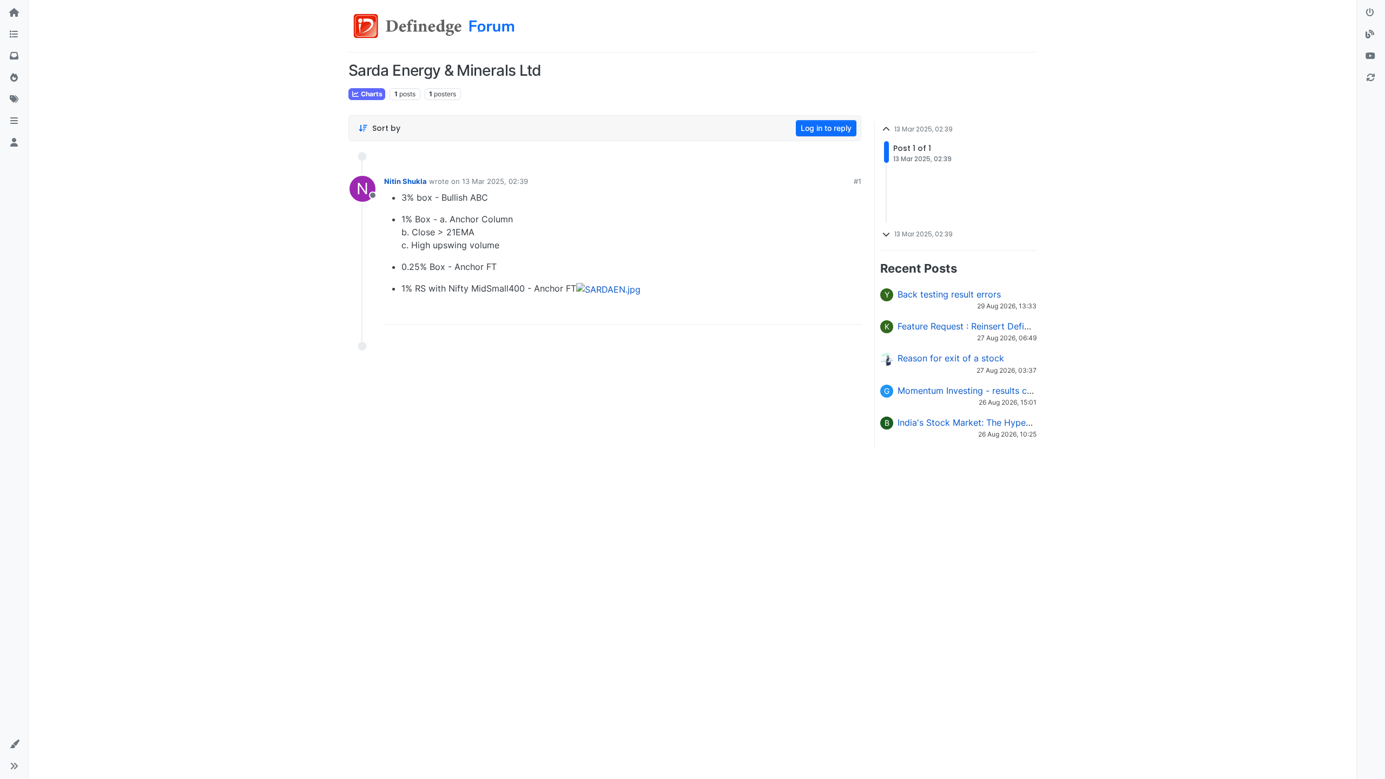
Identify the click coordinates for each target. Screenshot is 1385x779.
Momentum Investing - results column (975, 390)
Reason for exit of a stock (951, 358)
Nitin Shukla (405, 181)
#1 (857, 181)
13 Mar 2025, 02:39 (495, 181)
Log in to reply (826, 128)
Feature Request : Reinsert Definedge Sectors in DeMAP (1012, 326)
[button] (14, 121)
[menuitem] (777, 312)
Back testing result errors (949, 294)
